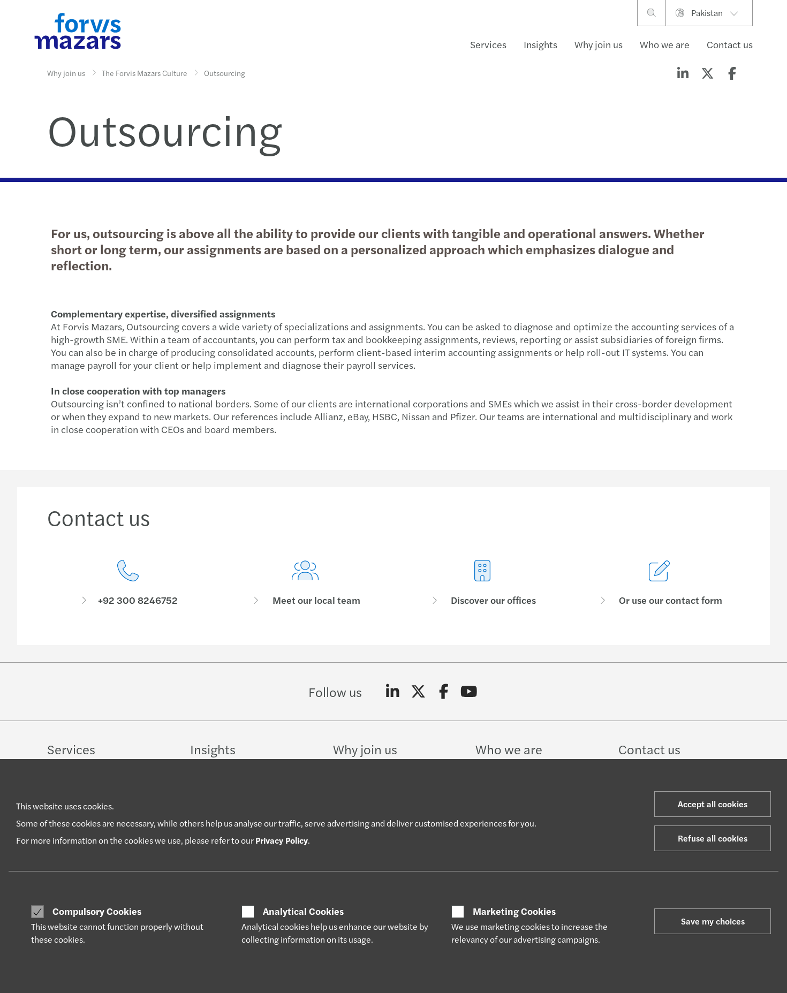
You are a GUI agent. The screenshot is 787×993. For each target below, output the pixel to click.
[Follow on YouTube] (469, 691)
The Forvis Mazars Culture (144, 72)
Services (488, 44)
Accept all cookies (712, 804)
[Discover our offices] (482, 583)
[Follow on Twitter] (418, 691)
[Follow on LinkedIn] (392, 691)
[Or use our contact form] (659, 583)
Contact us (730, 44)
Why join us (598, 44)
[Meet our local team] (305, 583)
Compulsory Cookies (96, 911)
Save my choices (713, 921)
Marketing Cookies (514, 911)
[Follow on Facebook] (443, 691)
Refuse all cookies (712, 838)
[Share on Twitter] (707, 72)
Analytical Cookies (303, 911)
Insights (540, 44)
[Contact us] (127, 583)
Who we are (665, 44)
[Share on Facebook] (732, 72)
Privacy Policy (281, 840)
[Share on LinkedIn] (683, 72)
